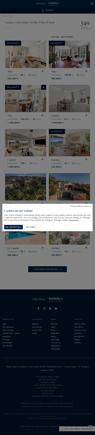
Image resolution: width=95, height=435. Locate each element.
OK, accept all (13, 227)
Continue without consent (79, 206)
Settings (31, 227)
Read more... (74, 220)
